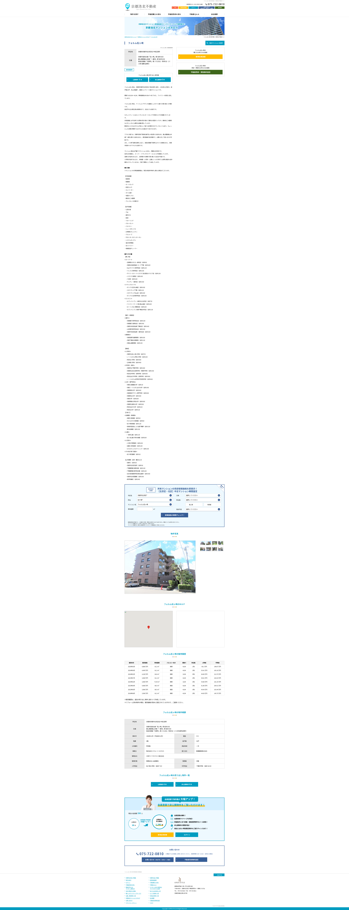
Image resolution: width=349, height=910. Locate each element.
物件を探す (128, 880)
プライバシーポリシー (131, 903)
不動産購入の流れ (154, 882)
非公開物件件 (160, 79)
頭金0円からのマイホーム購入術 (130, 888)
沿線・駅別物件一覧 (131, 896)
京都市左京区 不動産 (131, 878)
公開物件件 (137, 79)
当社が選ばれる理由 (131, 891)
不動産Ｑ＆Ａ (153, 885)
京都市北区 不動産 (154, 878)
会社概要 (152, 898)
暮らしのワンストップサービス (133, 893)
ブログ (151, 903)
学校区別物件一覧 (154, 896)
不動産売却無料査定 (155, 900)
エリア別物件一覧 (154, 893)
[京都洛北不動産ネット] (140, 10)
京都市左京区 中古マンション (131, 37)
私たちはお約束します (155, 891)
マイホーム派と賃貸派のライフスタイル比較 (156, 888)
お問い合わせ (129, 900)
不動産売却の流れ (130, 885)
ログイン (128, 882)
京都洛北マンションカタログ (144, 37)
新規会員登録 (153, 880)
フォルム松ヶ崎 (154, 37)
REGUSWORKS (221, 905)
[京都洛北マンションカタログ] (174, 26)
